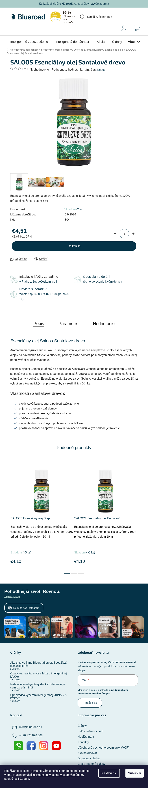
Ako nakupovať (87, 753)
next (135, 516)
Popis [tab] (38, 323)
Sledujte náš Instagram (26, 607)
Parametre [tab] (68, 323)
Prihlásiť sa (89, 702)
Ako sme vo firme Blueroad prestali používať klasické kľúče (38, 664)
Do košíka (74, 245)
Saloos (100, 69)
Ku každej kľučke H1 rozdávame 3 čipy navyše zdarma (74, 3)
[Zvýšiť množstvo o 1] (133, 233)
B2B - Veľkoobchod (90, 731)
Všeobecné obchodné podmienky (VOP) (103, 747)
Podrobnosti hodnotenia (67, 69)
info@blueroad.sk (30, 727)
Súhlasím (134, 773)
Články (82, 725)
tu (33, 774)
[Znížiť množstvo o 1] (115, 233)
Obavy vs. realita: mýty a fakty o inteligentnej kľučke (38, 675)
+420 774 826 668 (31, 735)
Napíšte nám (86, 736)
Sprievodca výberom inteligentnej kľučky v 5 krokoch (38, 697)
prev (13, 516)
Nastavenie (109, 773)
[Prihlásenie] (124, 28)
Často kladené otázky (91, 763)
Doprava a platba (89, 758)
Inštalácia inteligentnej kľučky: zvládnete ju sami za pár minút (37, 686)
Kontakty (83, 742)
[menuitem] (29, 42)
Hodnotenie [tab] (104, 323)
